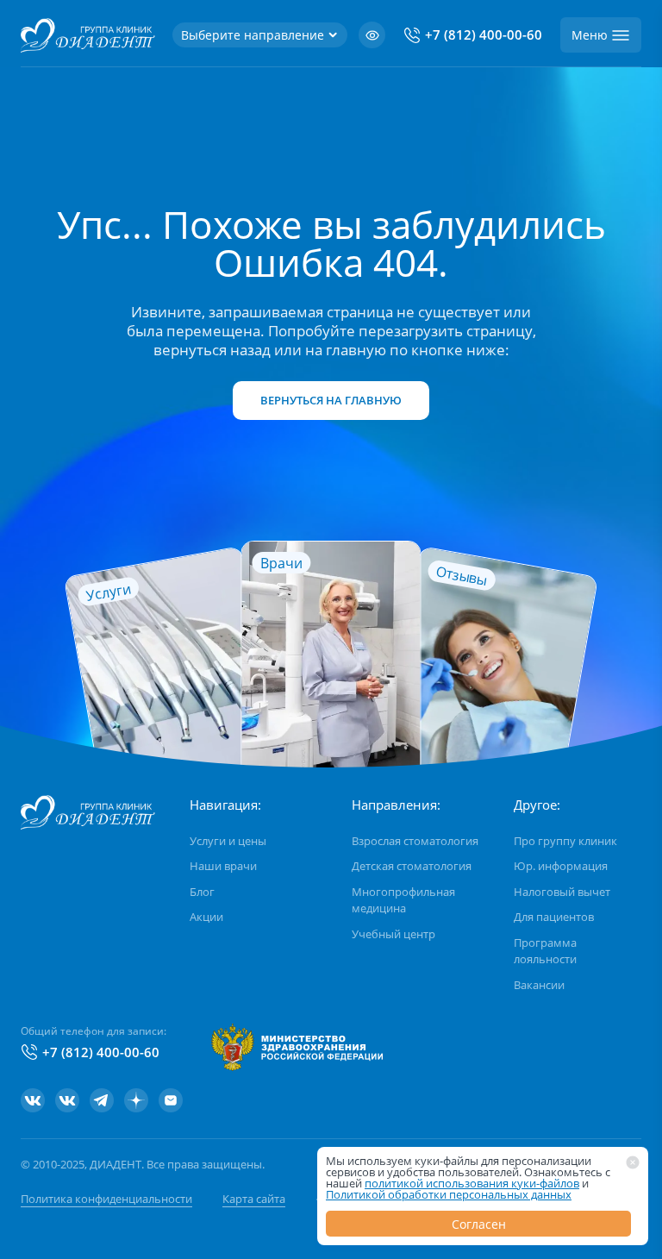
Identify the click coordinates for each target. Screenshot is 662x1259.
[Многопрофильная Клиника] (67, 1100)
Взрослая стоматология (415, 841)
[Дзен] (136, 1100)
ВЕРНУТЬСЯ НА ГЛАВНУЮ (331, 400)
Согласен (479, 1224)
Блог (202, 891)
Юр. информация (561, 866)
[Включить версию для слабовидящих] (372, 35)
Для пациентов (554, 916)
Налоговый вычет (562, 891)
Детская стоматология (412, 866)
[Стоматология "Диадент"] (33, 1100)
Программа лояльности (545, 951)
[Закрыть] (633, 1162)
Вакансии (539, 985)
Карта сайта (253, 1198)
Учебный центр (393, 934)
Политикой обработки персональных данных (448, 1194)
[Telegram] (102, 1100)
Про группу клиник (565, 841)
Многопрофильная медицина (403, 900)
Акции (206, 916)
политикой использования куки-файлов (472, 1183)
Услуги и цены (228, 841)
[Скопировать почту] (171, 1100)
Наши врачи (223, 866)
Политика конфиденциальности (106, 1198)
